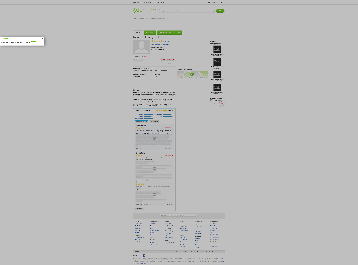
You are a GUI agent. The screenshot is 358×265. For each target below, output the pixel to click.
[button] (33, 42)
